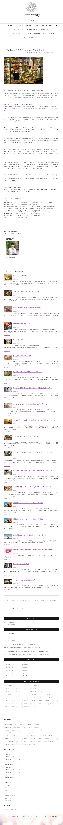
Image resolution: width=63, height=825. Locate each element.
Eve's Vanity (31, 15)
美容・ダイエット (9, 800)
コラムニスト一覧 (26, 33)
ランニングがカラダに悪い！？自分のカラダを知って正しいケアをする (34, 420)
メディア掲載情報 (53, 816)
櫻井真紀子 (18, 704)
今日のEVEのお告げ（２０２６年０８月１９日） (16, 676)
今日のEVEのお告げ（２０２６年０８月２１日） (16, 673)
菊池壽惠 (52, 704)
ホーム (7, 816)
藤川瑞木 (20, 707)
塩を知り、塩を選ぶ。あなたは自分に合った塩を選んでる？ (30, 404)
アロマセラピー (37, 685)
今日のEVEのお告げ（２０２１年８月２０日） (47, 600)
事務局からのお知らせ (10, 795)
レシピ (39, 697)
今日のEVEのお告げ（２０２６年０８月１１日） (16, 775)
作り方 (50, 697)
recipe (16, 685)
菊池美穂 (7, 707)
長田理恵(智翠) (27, 707)
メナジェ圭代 (32, 697)
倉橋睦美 (7, 700)
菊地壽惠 (46, 704)
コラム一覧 (43, 816)
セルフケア (47, 694)
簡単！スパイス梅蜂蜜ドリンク (22, 275)
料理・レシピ (8, 798)
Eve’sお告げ (21, 29)
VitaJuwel (29, 685)
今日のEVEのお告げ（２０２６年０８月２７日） (16, 664)
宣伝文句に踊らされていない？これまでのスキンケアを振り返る (32, 487)
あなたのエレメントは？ (33, 816)
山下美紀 (33, 700)
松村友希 (11, 704)
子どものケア (19, 700)
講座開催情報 (37, 33)
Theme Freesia (33, 823)
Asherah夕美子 (8, 685)
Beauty (51, 25)
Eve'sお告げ (7, 785)
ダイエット (7, 697)
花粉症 (39, 704)
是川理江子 (39, 700)
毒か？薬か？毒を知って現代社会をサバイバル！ (27, 372)
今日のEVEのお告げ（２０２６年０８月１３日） (16, 772)
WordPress (45, 823)
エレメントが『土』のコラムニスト (13, 688)
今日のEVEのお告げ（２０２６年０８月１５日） (16, 769)
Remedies (44, 25)
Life (14, 29)
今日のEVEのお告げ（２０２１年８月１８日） (16, 600)
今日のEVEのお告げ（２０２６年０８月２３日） (16, 670)
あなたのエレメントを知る (13, 33)
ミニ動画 (24, 37)
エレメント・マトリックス (48, 691)
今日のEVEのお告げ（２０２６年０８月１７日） (16, 767)
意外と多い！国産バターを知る (22, 356)
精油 (31, 704)
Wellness (29, 25)
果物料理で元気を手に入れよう (22, 324)
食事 (34, 707)
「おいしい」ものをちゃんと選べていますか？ (26, 291)
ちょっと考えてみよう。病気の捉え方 (24, 580)
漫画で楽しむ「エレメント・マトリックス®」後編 (28, 503)
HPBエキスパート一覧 (48, 33)
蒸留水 (13, 707)
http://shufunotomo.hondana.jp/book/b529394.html (17, 106)
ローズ (44, 697)
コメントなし (7, 286)
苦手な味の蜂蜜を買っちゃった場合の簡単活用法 (27, 307)
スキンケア (33, 694)
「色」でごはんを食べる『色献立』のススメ (26, 436)
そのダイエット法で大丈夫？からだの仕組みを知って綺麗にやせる (32, 549)
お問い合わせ (44, 29)
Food (36, 25)
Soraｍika (22, 685)
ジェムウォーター (25, 694)
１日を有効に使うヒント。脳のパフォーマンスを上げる (29, 535)
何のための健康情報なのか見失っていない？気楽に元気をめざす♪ (32, 388)
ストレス (41, 694)
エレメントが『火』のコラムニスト (13, 691)
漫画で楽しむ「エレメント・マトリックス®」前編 (28, 519)
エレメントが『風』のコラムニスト (32, 691)
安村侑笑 (26, 700)
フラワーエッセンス (22, 697)
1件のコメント (7, 367)
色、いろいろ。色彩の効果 (21, 564)
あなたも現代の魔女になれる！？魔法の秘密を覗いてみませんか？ (32, 471)
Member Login (33, 37)
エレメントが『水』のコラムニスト (32, 688)
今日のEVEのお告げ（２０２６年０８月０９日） (16, 777)
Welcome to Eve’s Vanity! (15, 25)
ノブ (14, 697)
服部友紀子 (54, 700)
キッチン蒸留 (8, 694)
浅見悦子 (25, 704)
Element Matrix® (33, 29)
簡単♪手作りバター (18, 340)
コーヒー (16, 694)
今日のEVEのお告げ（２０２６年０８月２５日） (16, 667)
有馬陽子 (47, 700)
